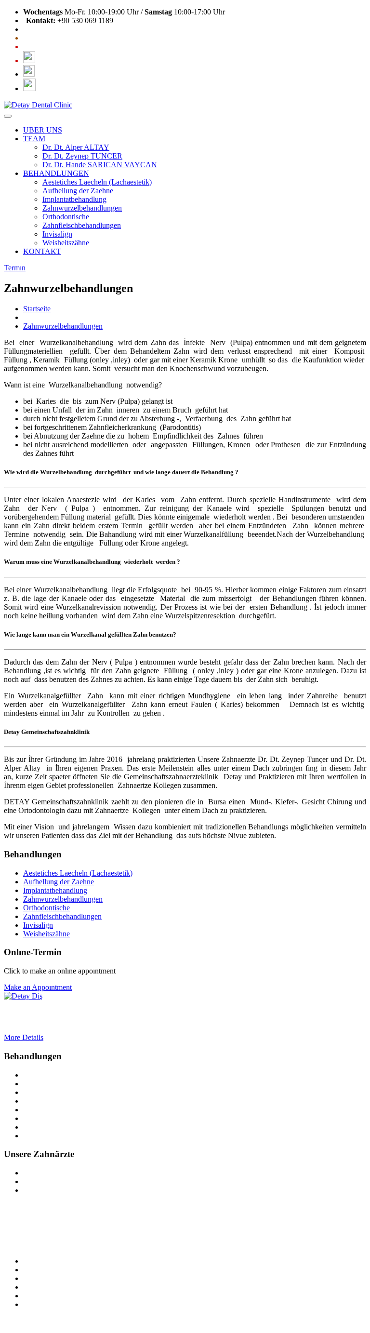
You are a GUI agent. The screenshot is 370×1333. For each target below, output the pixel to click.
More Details (23, 1037)
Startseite (37, 309)
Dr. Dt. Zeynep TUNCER (82, 156)
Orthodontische (65, 217)
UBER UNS (42, 130)
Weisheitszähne (65, 243)
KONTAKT (42, 251)
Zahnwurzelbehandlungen (82, 208)
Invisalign (57, 234)
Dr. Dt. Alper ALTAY (75, 147)
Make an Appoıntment (38, 987)
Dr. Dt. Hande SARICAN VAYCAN (99, 164)
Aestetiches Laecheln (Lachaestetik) (97, 182)
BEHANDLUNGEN (56, 173)
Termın (15, 268)
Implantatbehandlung (74, 199)
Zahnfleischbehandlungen (81, 225)
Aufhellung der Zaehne (77, 191)
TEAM (34, 138)
